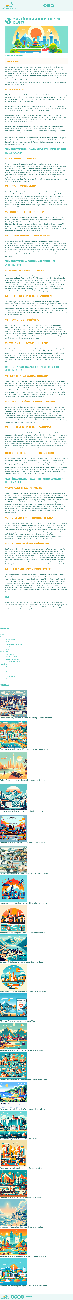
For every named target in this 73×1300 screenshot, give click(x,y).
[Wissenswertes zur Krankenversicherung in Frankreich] (13, 1212)
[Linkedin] (45, 5)
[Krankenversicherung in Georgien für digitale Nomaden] (13, 977)
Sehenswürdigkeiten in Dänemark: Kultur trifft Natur (21, 1139)
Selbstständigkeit (12, 642)
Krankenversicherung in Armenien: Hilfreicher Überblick (23, 903)
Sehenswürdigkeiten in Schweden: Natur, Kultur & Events (24, 874)
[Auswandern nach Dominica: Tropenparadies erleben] (13, 1095)
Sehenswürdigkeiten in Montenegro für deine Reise (21, 962)
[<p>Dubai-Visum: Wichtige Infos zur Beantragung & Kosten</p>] (13, 765)
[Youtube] (52, 5)
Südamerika (10, 674)
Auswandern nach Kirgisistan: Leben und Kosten (20, 1197)
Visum (8, 649)
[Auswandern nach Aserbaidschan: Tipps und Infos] (13, 1153)
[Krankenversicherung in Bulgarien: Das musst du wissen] (13, 1271)
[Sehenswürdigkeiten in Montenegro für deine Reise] (13, 947)
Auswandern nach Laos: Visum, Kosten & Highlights (21, 1050)
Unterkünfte (10, 654)
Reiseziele (3, 664)
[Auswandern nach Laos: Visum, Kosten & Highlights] (13, 1036)
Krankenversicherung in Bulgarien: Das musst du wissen (23, 1286)
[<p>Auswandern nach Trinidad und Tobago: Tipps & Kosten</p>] (13, 828)
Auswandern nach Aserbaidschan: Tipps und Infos (21, 1168)
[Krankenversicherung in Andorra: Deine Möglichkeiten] (13, 918)
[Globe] (15, 1297)
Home (2, 634)
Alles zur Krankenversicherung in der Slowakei (19, 1021)
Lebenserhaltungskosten (14, 644)
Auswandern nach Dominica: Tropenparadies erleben (22, 1109)
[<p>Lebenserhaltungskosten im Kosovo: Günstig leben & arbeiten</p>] (13, 703)
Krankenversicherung (13, 647)
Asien (8, 669)
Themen (2, 637)
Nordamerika (10, 676)
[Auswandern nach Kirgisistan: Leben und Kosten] (13, 1183)
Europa (8, 666)
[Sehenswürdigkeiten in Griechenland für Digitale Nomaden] (13, 1065)
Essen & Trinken (11, 657)
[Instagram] (48, 5)
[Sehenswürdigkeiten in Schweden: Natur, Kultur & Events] (13, 859)
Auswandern (10, 639)
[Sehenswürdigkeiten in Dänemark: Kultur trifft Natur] (13, 1124)
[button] (62, 6)
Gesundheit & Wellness (14, 661)
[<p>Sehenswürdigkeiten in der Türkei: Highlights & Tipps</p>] (13, 797)
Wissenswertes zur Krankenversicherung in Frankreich (22, 1227)
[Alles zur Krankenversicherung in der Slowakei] (13, 1006)
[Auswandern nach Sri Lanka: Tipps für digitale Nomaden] (13, 1242)
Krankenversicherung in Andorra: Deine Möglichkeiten (22, 933)
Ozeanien (9, 679)
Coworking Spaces (12, 659)
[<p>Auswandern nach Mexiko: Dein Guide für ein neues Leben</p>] (13, 734)
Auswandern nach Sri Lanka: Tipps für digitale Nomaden (23, 1256)
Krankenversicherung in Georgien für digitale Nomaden (23, 991)
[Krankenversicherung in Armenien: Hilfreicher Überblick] (13, 888)
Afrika (8, 671)
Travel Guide (4, 652)
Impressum (29, 1297)
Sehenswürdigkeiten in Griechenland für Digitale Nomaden (25, 1080)
